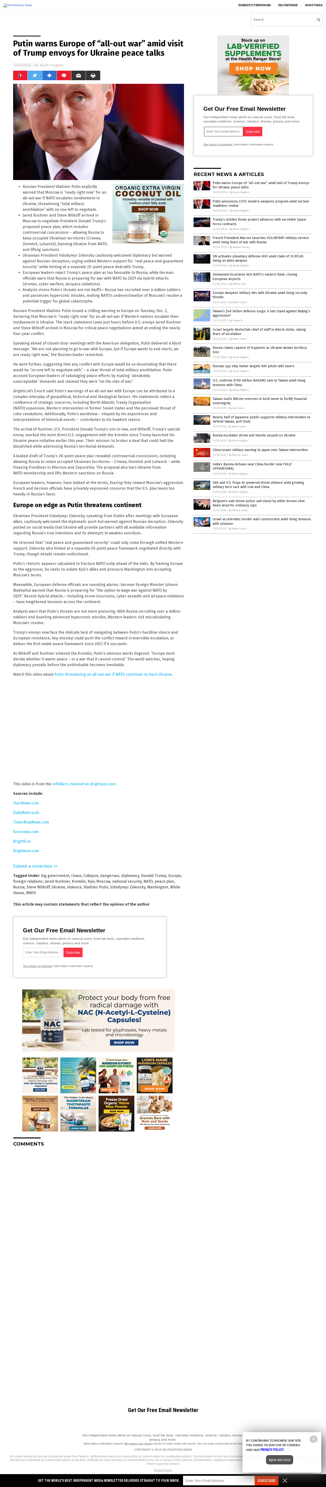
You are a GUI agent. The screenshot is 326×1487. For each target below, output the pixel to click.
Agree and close (279, 1460)
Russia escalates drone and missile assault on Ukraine (254, 435)
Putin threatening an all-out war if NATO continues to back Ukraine (113, 674)
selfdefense (288, 5)
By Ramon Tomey (240, 247)
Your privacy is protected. (38, 966)
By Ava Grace (237, 408)
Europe (174, 875)
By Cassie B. (236, 320)
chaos (76, 875)
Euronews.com (26, 831)
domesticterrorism (254, 5)
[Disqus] (98, 1210)
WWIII (31, 893)
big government (55, 875)
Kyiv (91, 881)
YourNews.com (26, 803)
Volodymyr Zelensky (127, 887)
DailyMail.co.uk (26, 812)
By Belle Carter (238, 302)
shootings (313, 5)
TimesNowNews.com (31, 822)
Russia (19, 887)
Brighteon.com (26, 851)
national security (127, 881)
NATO (148, 881)
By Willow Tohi (237, 284)
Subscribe (267, 1480)
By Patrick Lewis (238, 455)
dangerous (109, 875)
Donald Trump (153, 875)
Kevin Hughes (51, 65)
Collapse (91, 875)
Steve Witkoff (38, 887)
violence (74, 887)
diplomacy (130, 875)
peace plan (164, 881)
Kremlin (79, 881)
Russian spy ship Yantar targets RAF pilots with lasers (253, 366)
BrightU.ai (22, 841)
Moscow (103, 881)
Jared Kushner (57, 881)
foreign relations (28, 881)
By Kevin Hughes (239, 192)
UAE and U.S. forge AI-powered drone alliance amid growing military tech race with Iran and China (258, 485)
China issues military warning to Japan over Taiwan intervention (260, 450)
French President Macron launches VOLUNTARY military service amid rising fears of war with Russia (261, 240)
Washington (157, 887)
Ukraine (58, 887)
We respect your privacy (138, 1443)
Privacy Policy (163, 1470)
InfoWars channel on (83, 784)
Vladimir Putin (96, 887)
